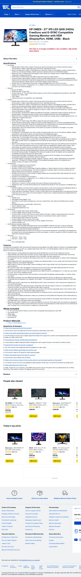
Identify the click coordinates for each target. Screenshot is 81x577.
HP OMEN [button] (32, 25)
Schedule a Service (31, 517)
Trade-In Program (7, 526)
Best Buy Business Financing (11, 550)
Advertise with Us (54, 514)
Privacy (20, 566)
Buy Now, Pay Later (8, 546)
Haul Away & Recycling (32, 526)
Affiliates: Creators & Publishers (59, 517)
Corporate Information (56, 537)
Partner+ (51, 529)
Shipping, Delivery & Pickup (10, 514)
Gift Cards (5, 529)
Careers (51, 540)
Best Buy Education (55, 523)
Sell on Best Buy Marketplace (58, 510)
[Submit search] (79, 7)
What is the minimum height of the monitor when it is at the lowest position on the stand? (33, 360)
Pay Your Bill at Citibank (9, 540)
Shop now (68, 1)
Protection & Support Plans (34, 523)
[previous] (5, 447)
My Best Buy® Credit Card (10, 537)
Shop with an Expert (31, 514)
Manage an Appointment (33, 520)
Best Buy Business (54, 526)
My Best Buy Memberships (33, 537)
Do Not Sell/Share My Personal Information (53, 566)
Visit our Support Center (33, 510)
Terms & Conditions (13, 566)
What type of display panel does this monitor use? (20, 350)
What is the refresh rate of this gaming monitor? (20, 355)
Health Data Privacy (41, 567)
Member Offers (30, 543)
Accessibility (5, 566)
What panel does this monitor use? (16, 365)
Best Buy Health (54, 520)
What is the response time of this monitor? (18, 328)
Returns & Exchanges (8, 517)
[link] (11, 407)
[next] (75, 402)
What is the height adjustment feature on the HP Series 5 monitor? (26, 333)
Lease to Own (6, 543)
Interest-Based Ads (26, 566)
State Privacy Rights (33, 567)
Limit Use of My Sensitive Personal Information (69, 566)
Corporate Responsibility (57, 543)
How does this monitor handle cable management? (21, 340)
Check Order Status (8, 510)
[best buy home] (6, 7)
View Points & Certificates (33, 540)
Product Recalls (6, 523)
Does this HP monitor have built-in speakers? (19, 345)
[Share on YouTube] (76, 539)
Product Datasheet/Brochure (17, 323)
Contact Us (28, 529)
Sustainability (53, 546)
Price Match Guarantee (9, 520)
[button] (7, 14)
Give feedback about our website (29, 560)
